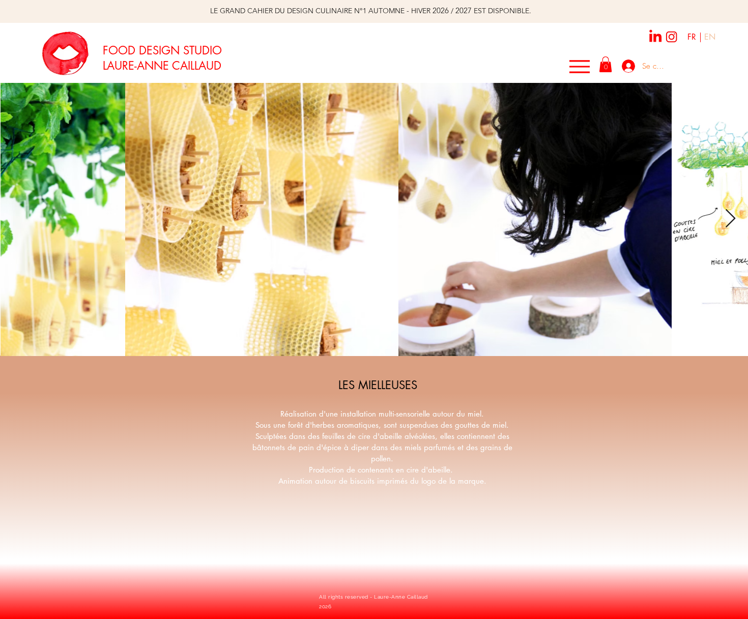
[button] (605, 64)
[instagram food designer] (671, 37)
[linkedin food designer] (655, 35)
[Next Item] (730, 219)
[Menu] (579, 66)
